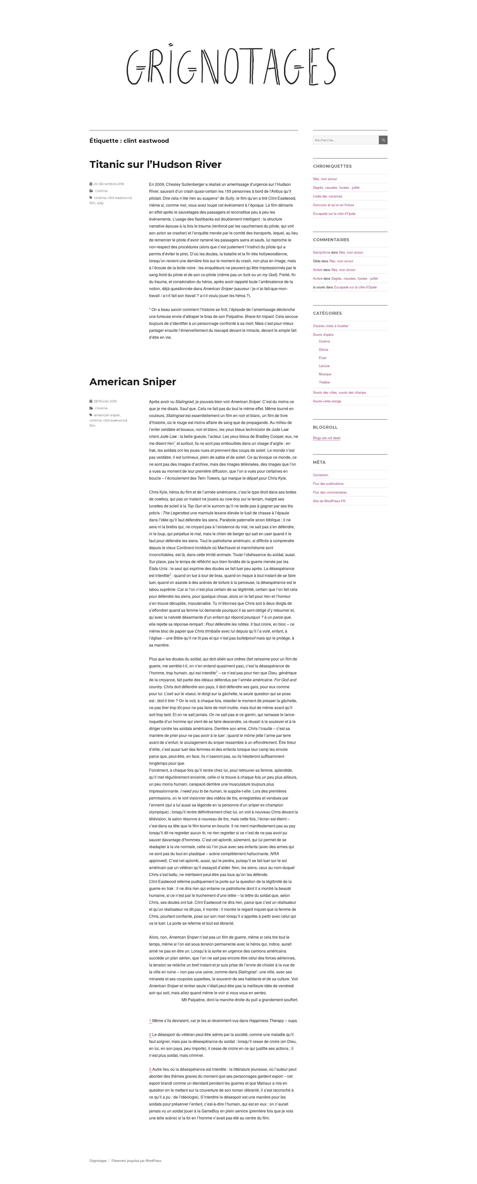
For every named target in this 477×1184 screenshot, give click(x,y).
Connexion (320, 474)
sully (100, 203)
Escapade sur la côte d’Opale (334, 213)
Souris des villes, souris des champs (339, 392)
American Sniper (132, 382)
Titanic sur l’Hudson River (155, 164)
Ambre (317, 269)
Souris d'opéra (323, 334)
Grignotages (98, 1160)
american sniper (107, 415)
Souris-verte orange (327, 401)
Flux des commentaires (330, 492)
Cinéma (101, 191)
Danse (323, 349)
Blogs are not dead (326, 437)
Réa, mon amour (325, 178)
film (92, 203)
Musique (325, 374)
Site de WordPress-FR (329, 500)
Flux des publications (328, 483)
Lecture (324, 365)
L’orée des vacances (327, 196)
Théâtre (324, 382)
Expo (322, 357)
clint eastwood (119, 198)
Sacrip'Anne (321, 252)
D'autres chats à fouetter (330, 325)
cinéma (100, 198)
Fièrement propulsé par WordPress (136, 1160)
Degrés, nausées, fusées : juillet (336, 187)
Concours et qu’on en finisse (333, 204)
